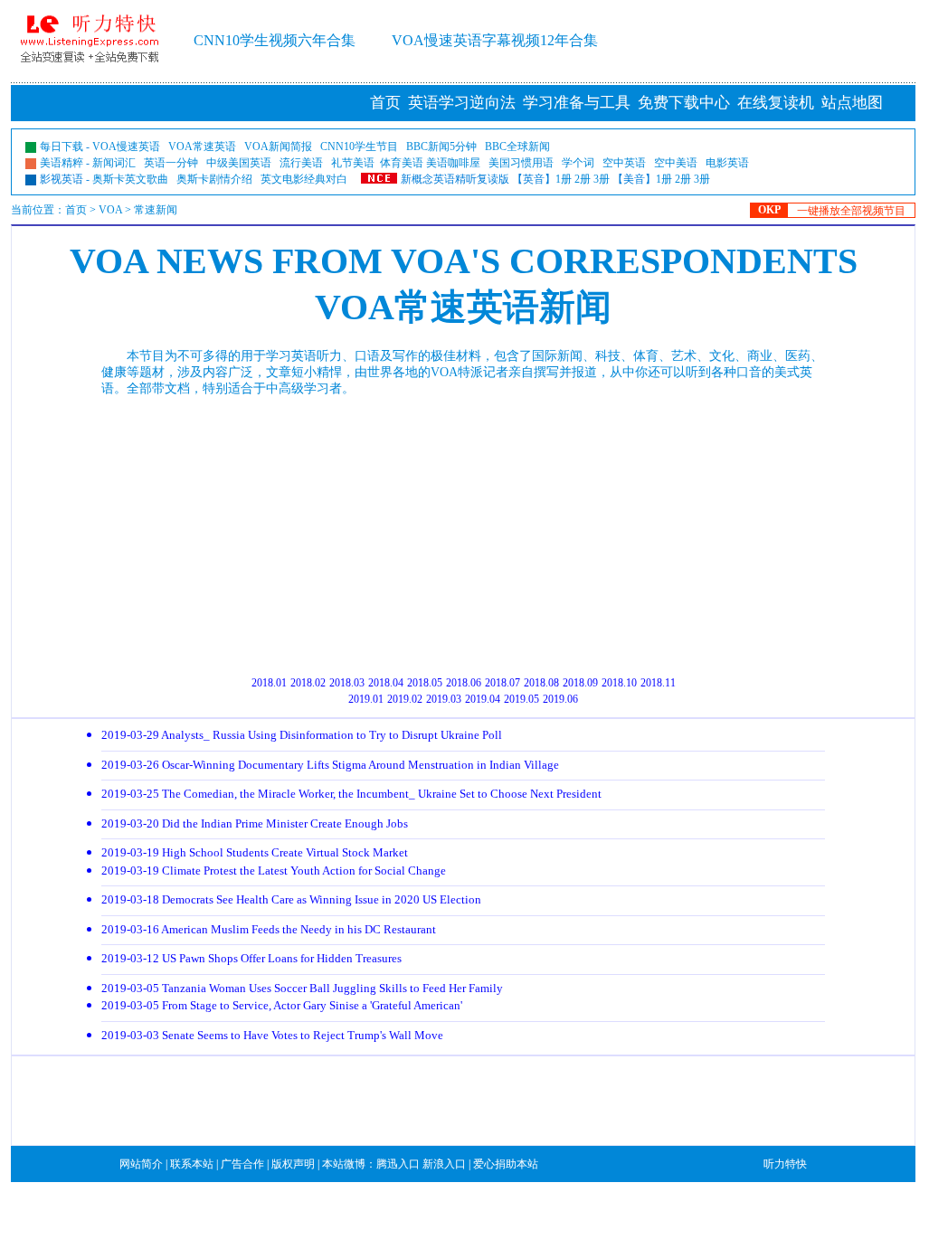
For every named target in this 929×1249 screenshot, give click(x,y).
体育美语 (401, 162)
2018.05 (424, 683)
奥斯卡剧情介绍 (214, 179)
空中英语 (624, 162)
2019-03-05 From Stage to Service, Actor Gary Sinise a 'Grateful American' (281, 1005)
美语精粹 (61, 162)
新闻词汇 (114, 162)
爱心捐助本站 (505, 1164)
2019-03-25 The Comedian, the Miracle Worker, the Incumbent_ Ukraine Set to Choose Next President (351, 793)
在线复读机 (775, 102)
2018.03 (347, 683)
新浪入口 (444, 1164)
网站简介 (141, 1164)
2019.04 (482, 699)
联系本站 (191, 1164)
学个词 (578, 162)
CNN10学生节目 (359, 146)
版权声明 (293, 1164)
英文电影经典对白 (304, 179)
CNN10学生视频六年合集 (274, 40)
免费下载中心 (684, 102)
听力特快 (785, 1164)
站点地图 (852, 102)
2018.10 (619, 683)
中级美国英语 (238, 162)
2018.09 (580, 683)
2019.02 (404, 699)
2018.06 (463, 683)
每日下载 (61, 146)
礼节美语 (352, 162)
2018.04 (385, 683)
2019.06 (560, 699)
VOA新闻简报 (278, 146)
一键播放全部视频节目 (851, 210)
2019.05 (521, 699)
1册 (563, 179)
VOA (110, 209)
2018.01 (269, 683)
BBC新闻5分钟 (441, 146)
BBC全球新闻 (517, 146)
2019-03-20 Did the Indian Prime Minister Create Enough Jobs (254, 823)
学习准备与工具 (576, 102)
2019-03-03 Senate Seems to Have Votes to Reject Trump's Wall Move (272, 1035)
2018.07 (502, 683)
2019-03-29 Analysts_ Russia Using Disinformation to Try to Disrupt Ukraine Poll (301, 735)
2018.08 (541, 683)
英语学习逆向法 (462, 102)
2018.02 (308, 683)
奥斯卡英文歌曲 (130, 179)
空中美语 (675, 162)
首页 (385, 102)
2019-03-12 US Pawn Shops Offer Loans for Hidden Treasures (251, 958)
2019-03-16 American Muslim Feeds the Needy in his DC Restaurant (268, 929)
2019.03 (443, 699)
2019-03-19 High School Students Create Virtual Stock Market (254, 852)
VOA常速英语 (202, 146)
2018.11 (658, 683)
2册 (582, 179)
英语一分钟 (171, 162)
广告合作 (242, 1164)
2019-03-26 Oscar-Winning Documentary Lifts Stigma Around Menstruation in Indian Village (330, 764)
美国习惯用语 (521, 162)
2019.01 (366, 699)
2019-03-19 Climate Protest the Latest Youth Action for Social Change (273, 870)
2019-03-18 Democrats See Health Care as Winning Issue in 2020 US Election (291, 899)
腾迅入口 (398, 1164)
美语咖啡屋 (453, 162)
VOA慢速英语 (126, 146)
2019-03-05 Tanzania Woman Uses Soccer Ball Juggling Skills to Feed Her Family (302, 988)
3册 (601, 179)
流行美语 (301, 162)
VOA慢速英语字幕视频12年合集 (495, 40)
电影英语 (727, 162)
